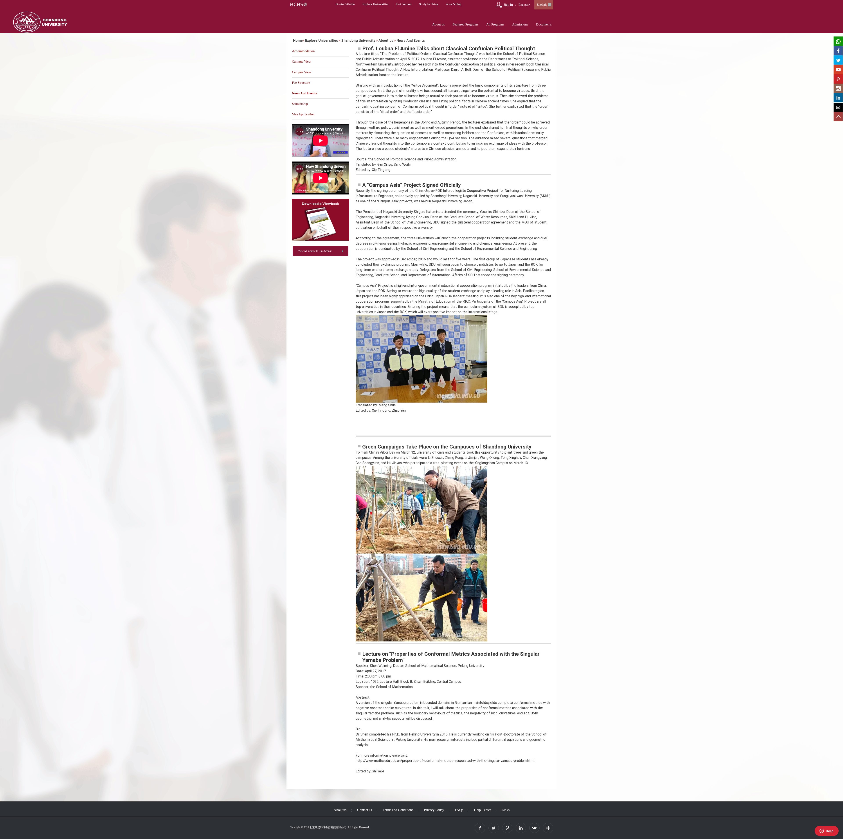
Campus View (301, 61)
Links (506, 810)
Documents (544, 24)
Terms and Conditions (398, 810)
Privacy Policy (434, 810)
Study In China (428, 4)
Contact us (364, 810)
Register (524, 5)
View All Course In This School (314, 250)
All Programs (495, 24)
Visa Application (303, 114)
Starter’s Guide (345, 4)
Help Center (482, 810)
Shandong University (358, 40)
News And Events (410, 40)
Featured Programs (465, 24)
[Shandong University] (320, 239)
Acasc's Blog (453, 4)
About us (438, 24)
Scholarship (300, 103)
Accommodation (303, 51)
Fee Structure (301, 82)
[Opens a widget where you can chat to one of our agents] (826, 831)
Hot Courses (403, 4)
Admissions (520, 24)
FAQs (459, 810)
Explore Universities (375, 4)
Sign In (508, 5)
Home (298, 40)
